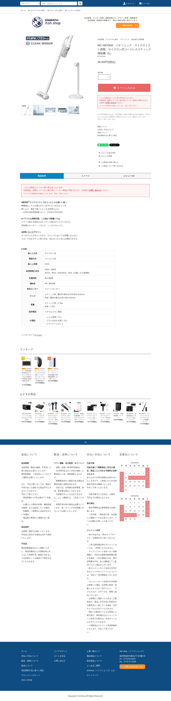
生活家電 (101, 39)
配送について (102, 127)
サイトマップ (92, 675)
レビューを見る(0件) (108, 153)
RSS (23, 680)
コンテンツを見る (74, 10)
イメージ (85, 176)
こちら (39, 335)
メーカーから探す (111, 39)
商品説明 (42, 176)
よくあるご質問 (93, 666)
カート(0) (146, 4)
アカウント (130, 4)
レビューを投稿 (106, 156)
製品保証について (94, 656)
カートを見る (59, 656)
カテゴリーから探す (37, 10)
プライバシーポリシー (30, 675)
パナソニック (124, 39)
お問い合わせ (127, 25)
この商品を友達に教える (109, 162)
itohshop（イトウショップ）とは (101, 670)
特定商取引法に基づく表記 (107, 135)
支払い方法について (29, 656)
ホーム (23, 10)
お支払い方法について (106, 130)
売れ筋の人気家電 (137, 39)
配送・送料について (29, 661)
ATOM (29, 680)
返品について (102, 132)
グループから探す (56, 10)
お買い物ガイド (93, 651)
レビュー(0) (129, 176)
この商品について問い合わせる (112, 166)
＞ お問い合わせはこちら (132, 667)
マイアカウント (60, 651)
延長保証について (94, 661)
